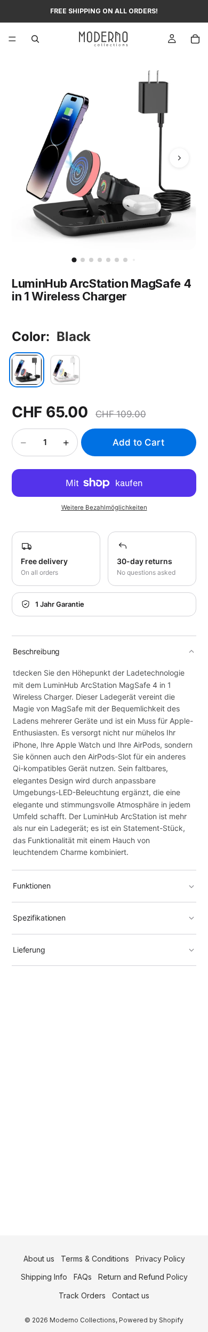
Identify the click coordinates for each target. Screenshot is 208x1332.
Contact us (130, 1295)
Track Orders (82, 1295)
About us (38, 1258)
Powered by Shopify (151, 1320)
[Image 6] (117, 260)
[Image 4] (100, 260)
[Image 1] (73, 259)
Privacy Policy (160, 1258)
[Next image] (179, 158)
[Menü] (12, 39)
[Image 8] (134, 260)
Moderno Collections (83, 1320)
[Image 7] (125, 260)
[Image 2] (83, 260)
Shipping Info (44, 1276)
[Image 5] (108, 260)
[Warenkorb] (195, 39)
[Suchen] (35, 39)
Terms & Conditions (95, 1258)
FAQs (83, 1276)
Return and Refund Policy (143, 1276)
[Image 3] (91, 260)
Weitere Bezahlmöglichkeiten (104, 507)
